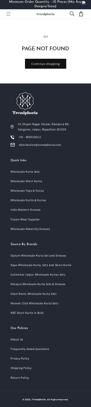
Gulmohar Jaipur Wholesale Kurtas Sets (38, 274)
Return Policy (20, 378)
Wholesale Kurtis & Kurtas (28, 200)
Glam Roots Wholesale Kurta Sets (34, 294)
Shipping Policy (21, 368)
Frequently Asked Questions (30, 349)
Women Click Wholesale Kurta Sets (34, 303)
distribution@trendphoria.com (40, 145)
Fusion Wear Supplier (25, 219)
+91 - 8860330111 (30, 137)
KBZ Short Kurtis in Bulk (27, 313)
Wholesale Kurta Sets (25, 171)
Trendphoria (39, 399)
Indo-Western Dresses (26, 210)
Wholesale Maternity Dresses (30, 229)
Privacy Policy (20, 358)
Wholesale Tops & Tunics (27, 191)
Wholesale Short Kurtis (26, 181)
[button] (8, 14)
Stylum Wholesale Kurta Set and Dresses (38, 255)
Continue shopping (45, 64)
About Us (17, 339)
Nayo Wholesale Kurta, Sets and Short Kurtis (41, 265)
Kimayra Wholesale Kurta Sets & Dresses (38, 284)
